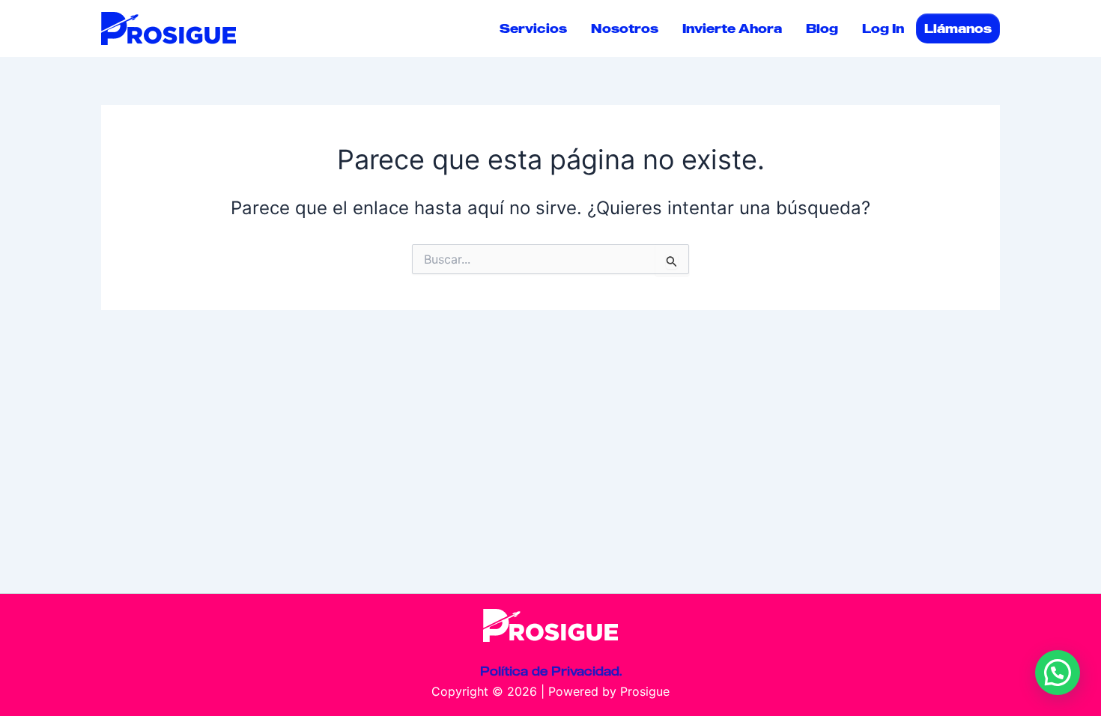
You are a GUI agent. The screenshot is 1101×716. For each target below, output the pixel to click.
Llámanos (958, 28)
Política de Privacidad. (551, 671)
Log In (883, 28)
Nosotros (624, 28)
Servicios (533, 28)
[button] (1057, 672)
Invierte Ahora (732, 28)
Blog (822, 28)
